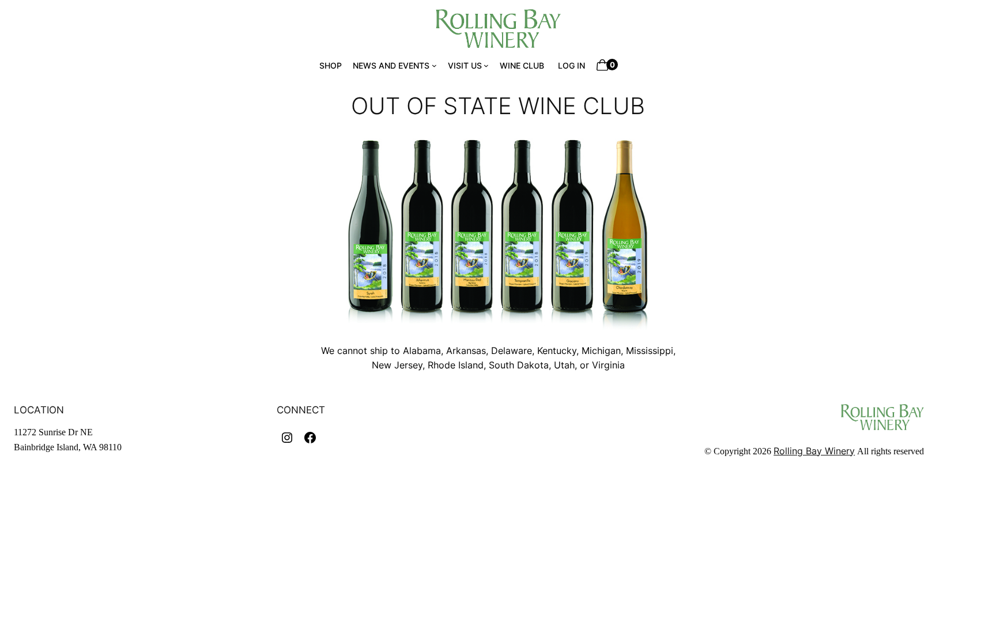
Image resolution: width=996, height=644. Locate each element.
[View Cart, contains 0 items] (601, 65)
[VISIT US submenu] (486, 65)
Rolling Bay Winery (814, 451)
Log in (571, 65)
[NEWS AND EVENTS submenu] (434, 65)
